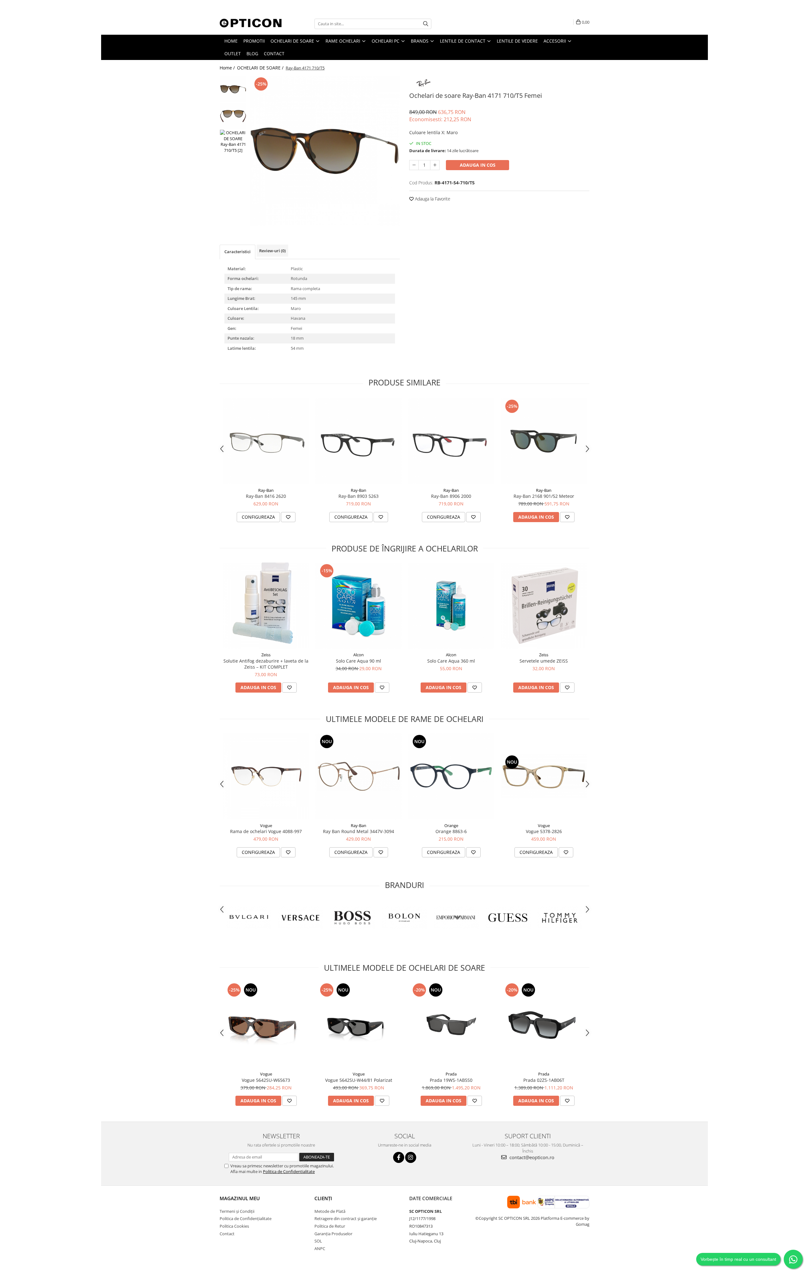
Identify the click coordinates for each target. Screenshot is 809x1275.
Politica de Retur (329, 1226)
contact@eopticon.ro (531, 1157)
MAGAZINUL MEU (240, 1198)
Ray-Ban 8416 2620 (266, 496)
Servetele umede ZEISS (544, 661)
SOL (318, 1241)
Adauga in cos (478, 165)
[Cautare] (425, 24)
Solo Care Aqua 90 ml (358, 661)
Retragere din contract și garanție (345, 1218)
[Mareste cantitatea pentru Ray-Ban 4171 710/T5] (435, 165)
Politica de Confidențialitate (245, 1218)
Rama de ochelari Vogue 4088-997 (266, 831)
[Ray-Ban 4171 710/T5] (325, 151)
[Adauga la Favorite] (288, 517)
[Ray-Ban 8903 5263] (358, 441)
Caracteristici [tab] (237, 251)
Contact (274, 54)
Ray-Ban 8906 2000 (451, 496)
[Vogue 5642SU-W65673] (266, 1025)
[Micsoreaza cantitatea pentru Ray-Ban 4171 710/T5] (414, 165)
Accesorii (555, 41)
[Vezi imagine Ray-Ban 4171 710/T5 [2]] (233, 141)
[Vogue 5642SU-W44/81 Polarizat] (358, 1025)
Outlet (232, 54)
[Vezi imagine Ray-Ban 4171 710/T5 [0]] (233, 89)
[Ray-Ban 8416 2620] (266, 441)
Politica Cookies (234, 1226)
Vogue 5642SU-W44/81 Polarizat (358, 1080)
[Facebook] (398, 1157)
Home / (228, 68)
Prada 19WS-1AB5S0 (451, 1080)
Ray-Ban (266, 490)
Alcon (358, 655)
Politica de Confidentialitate (289, 1171)
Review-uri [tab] (272, 250)
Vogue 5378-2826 (544, 831)
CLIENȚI (323, 1198)
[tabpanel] (325, 151)
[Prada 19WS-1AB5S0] (451, 1025)
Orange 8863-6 (451, 831)
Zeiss (266, 655)
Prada (451, 1074)
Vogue (266, 825)
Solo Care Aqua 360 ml (451, 661)
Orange (451, 825)
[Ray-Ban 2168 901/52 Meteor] (544, 441)
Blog (252, 54)
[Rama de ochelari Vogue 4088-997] (266, 776)
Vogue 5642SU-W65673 (266, 1080)
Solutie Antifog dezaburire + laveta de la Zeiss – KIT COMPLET (265, 664)
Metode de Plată (329, 1211)
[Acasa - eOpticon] (251, 23)
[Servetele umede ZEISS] (544, 606)
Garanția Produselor (333, 1233)
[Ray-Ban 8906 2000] (451, 441)
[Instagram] (410, 1157)
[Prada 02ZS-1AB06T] (544, 1025)
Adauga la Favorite (432, 199)
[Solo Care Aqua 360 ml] (451, 606)
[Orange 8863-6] (451, 776)
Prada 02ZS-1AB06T (543, 1080)
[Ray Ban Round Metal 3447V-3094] (358, 776)
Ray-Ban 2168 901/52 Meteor (544, 496)
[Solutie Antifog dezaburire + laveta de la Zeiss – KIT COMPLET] (266, 606)
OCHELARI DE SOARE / (261, 68)
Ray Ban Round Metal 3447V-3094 (358, 831)
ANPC (319, 1248)
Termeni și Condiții (237, 1211)
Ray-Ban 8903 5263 (358, 496)
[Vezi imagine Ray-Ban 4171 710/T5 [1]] (233, 116)
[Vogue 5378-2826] (544, 776)
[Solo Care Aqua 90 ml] (358, 606)
